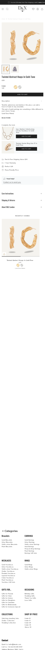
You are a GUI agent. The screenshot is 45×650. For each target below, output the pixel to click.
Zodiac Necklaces (8, 571)
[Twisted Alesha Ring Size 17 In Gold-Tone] (8, 147)
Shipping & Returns (8, 200)
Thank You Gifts (30, 598)
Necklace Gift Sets (8, 582)
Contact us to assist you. (12, 182)
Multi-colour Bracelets (9, 544)
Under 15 (27, 620)
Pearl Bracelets (7, 546)
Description (6, 101)
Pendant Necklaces (8, 573)
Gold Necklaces (7, 565)
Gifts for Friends (7, 594)
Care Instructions (8, 193)
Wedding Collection (9, 623)
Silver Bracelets (7, 542)
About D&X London (8, 207)
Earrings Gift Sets (31, 553)
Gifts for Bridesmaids (9, 605)
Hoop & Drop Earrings (32, 549)
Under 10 (27, 618)
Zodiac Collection (8, 620)
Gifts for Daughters (8, 600)
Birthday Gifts (29, 594)
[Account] (37, 9)
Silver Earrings (30, 542)
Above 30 (28, 627)
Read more (6, 118)
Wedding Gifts (30, 596)
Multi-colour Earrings (32, 544)
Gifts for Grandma (8, 602)
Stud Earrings (29, 546)
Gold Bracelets (7, 540)
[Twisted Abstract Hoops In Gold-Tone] (21, 238)
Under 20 (28, 623)
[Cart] (42, 9)
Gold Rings (28, 565)
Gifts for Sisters (7, 598)
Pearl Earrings (29, 551)
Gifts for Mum (7, 596)
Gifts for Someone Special (11, 607)
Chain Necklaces (8, 578)
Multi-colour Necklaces (10, 569)
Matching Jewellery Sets (10, 618)
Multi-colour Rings (31, 569)
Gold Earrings (29, 540)
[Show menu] (2, 9)
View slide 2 (21, 256)
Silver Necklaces (8, 567)
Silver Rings (29, 567)
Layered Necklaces (8, 576)
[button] (7, 9)
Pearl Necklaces (7, 580)
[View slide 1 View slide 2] (21, 238)
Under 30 (28, 625)
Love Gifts (28, 600)
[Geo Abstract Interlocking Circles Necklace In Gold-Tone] (8, 133)
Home (3, 19)
